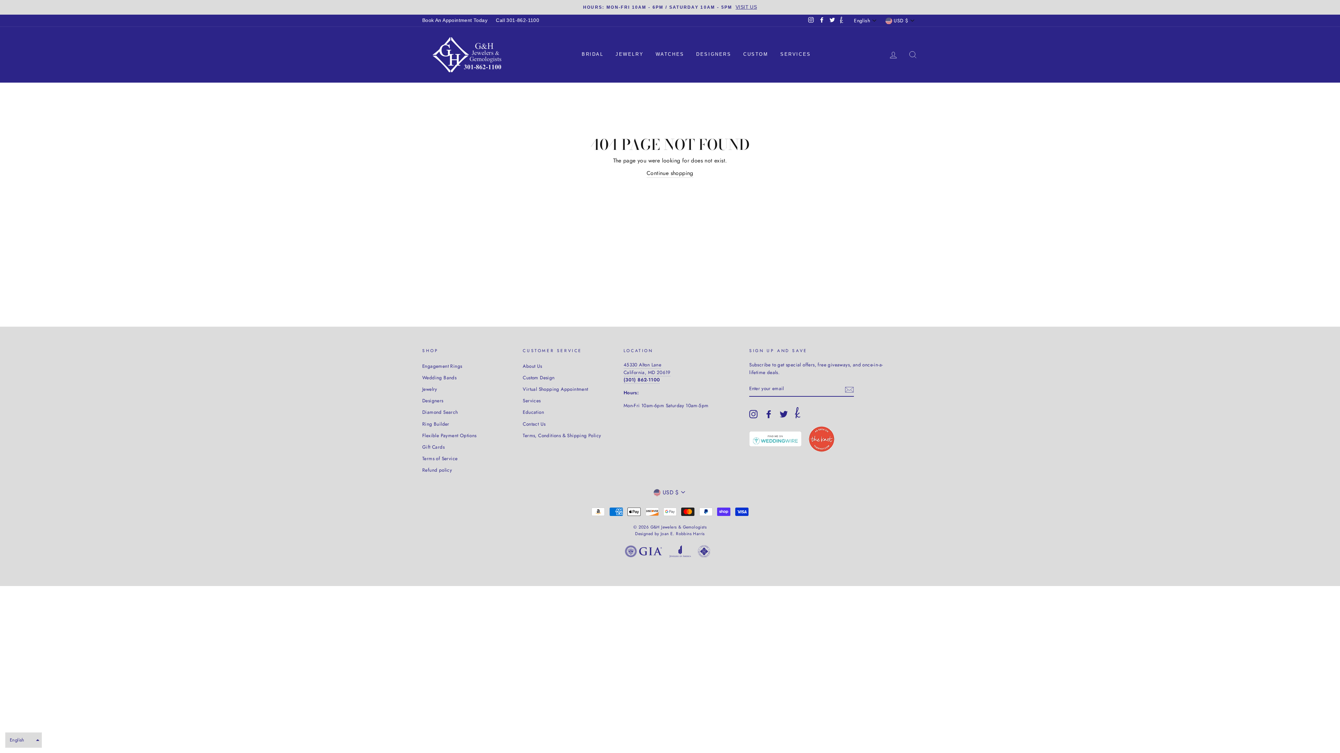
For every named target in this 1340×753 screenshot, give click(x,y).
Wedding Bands (439, 377)
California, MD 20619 (647, 372)
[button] (23, 740)
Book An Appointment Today (454, 20)
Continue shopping (670, 173)
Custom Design (538, 377)
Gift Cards (433, 446)
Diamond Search (440, 412)
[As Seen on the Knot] (822, 439)
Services (795, 54)
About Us (532, 366)
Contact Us (534, 423)
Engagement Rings (442, 366)
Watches (670, 54)
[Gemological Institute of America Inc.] (643, 552)
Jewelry (629, 54)
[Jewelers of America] (680, 552)
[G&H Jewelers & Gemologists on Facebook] (769, 414)
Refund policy (437, 469)
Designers (713, 54)
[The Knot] (841, 20)
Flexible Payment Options (449, 435)
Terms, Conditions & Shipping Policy (562, 435)
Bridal (593, 54)
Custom (755, 54)
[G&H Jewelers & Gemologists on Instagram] (753, 414)
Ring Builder (435, 423)
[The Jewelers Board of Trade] (704, 552)
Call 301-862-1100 (517, 20)
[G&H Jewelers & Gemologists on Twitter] (784, 414)
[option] (670, 7)
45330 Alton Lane (642, 364)
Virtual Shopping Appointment (555, 389)
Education (533, 412)
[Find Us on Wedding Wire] (775, 439)
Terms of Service (439, 458)
